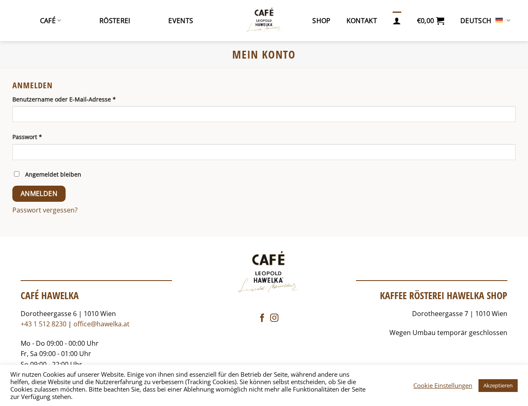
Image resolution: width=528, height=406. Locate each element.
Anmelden (39, 193)
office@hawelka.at (101, 323)
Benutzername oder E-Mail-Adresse (80, 99)
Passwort (43, 136)
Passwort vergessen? (45, 210)
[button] (431, 21)
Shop (321, 20)
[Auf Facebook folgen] (262, 318)
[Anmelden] (397, 21)
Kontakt (361, 20)
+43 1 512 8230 (43, 323)
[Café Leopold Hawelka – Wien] (264, 20)
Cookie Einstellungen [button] (442, 385)
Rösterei (114, 20)
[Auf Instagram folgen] (274, 318)
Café (48, 20)
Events (180, 20)
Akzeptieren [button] (498, 385)
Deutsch (475, 20)
